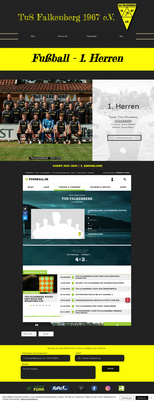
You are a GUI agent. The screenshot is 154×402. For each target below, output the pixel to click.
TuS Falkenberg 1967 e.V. (66, 17)
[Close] (151, 398)
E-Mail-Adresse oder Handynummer (34, 353)
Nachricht (25, 364)
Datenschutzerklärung (29, 399)
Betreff (78, 353)
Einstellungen (127, 398)
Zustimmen (142, 398)
